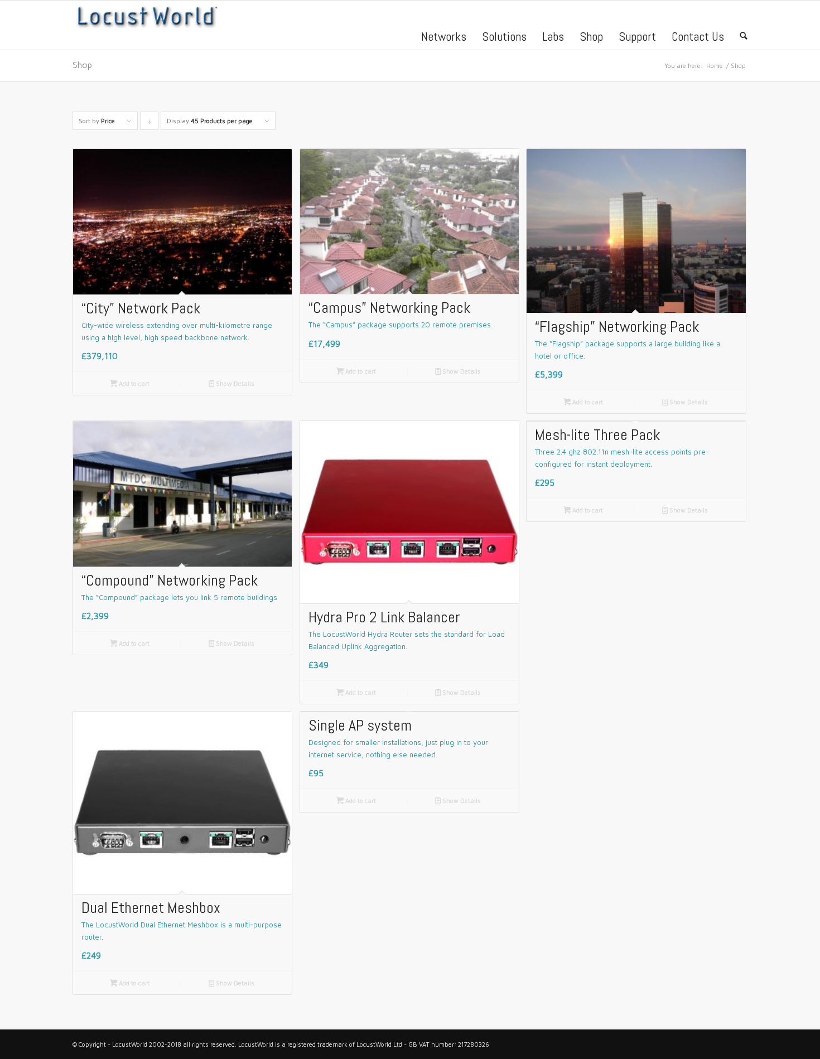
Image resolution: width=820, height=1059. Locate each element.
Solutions (504, 36)
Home (714, 65)
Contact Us (698, 36)
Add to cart (129, 384)
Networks (443, 36)
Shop (591, 36)
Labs (553, 36)
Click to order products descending (149, 123)
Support (637, 36)
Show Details (231, 384)
